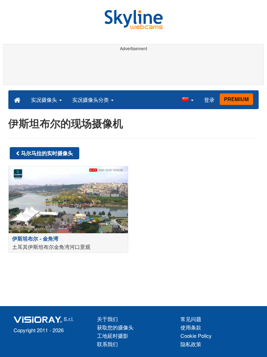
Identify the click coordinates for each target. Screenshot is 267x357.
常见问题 (190, 318)
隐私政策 (190, 344)
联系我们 (107, 344)
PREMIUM (236, 99)
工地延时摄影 (112, 335)
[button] (188, 99)
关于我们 (107, 318)
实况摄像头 (44, 99)
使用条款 (190, 327)
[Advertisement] (132, 69)
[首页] (17, 99)
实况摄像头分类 (91, 99)
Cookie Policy (196, 335)
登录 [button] (209, 99)
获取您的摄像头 (115, 327)
